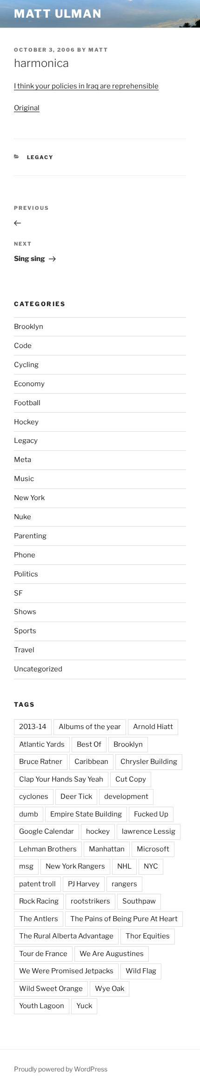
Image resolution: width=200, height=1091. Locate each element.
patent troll (37, 884)
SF (18, 593)
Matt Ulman (58, 13)
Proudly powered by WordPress (60, 1069)
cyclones (33, 796)
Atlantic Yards (42, 744)
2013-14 (33, 727)
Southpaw (139, 901)
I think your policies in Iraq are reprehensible (86, 86)
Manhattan (107, 849)
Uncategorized (38, 669)
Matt (98, 50)
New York (29, 498)
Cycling (26, 365)
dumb (28, 814)
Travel (24, 650)
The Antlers (38, 919)
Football (27, 403)
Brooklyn (28, 326)
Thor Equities (148, 936)
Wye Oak (109, 988)
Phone (24, 555)
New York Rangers (75, 866)
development (126, 796)
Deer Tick (76, 796)
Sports (25, 631)
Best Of (89, 744)
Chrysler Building (148, 761)
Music (24, 479)
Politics (26, 574)
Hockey (26, 422)
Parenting (30, 536)
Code (23, 345)
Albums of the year (90, 727)
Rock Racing (39, 901)
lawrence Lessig (148, 831)
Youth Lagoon (41, 1006)
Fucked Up (151, 814)
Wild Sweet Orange (51, 988)
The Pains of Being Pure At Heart (124, 919)
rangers (124, 884)
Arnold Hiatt (153, 727)
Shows (25, 612)
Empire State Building (86, 814)
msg (26, 866)
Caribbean (91, 761)
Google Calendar (46, 831)
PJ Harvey (84, 884)
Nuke (22, 517)
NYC (151, 866)
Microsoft (153, 849)
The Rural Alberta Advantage (66, 936)
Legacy (40, 157)
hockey (98, 831)
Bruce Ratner (40, 761)
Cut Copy (130, 779)
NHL (124, 866)
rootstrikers (90, 901)
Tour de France (43, 954)
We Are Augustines (112, 954)
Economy (29, 384)
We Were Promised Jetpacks (66, 971)
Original (27, 108)
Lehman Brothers (48, 849)
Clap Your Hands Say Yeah (61, 779)
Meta (22, 459)
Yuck (84, 1006)
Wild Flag (141, 971)
